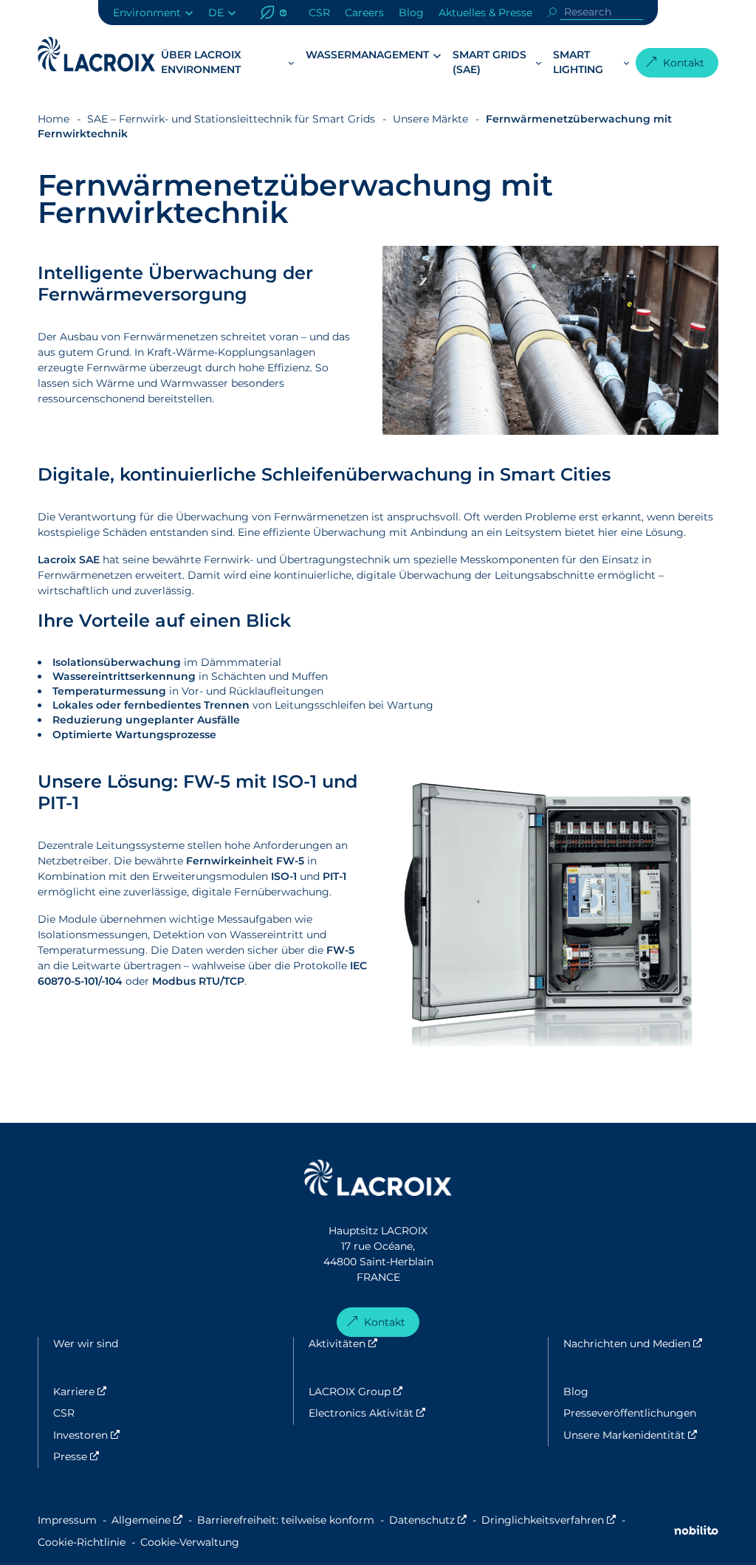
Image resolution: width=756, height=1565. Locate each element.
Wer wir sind (85, 1343)
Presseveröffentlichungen (629, 1413)
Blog (411, 12)
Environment (147, 12)
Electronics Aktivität (409, 1413)
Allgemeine (146, 1520)
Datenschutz (428, 1520)
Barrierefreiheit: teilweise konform (285, 1520)
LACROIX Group (398, 1391)
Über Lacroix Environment (201, 62)
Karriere (122, 1391)
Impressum (67, 1520)
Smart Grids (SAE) (489, 62)
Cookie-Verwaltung (189, 1542)
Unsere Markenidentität (640, 1435)
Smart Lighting (578, 62)
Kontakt (683, 62)
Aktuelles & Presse (485, 12)
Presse (118, 1456)
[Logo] (96, 54)
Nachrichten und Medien (640, 1343)
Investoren (129, 1435)
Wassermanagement (367, 54)
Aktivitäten (385, 1343)
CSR (319, 12)
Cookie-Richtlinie (82, 1542)
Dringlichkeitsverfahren (548, 1520)
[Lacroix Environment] (378, 1180)
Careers (364, 12)
